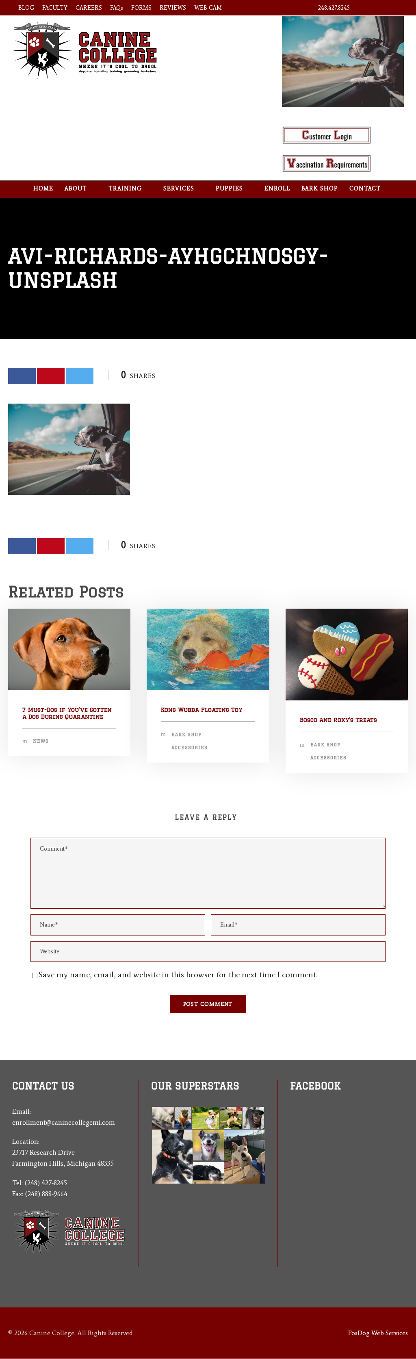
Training (125, 188)
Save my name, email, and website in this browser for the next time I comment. (178, 974)
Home (43, 188)
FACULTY (54, 7)
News (41, 741)
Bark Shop (319, 188)
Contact (365, 188)
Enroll (277, 188)
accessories (189, 747)
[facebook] (366, 7)
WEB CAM (208, 7)
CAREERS (89, 7)
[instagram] (395, 7)
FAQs (116, 7)
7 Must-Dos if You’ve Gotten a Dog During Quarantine (67, 713)
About (76, 188)
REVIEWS (173, 7)
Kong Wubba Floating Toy (201, 710)
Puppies (229, 188)
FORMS (141, 7)
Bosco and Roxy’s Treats (338, 720)
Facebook (315, 1085)
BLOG (26, 7)
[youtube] (381, 7)
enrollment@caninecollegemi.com (63, 1122)
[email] (293, 1147)
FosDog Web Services (378, 1333)
